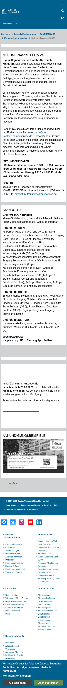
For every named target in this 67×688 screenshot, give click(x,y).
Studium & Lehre (46, 588)
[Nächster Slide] (60, 456)
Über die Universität (14, 636)
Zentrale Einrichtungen (25, 34)
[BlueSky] (13, 522)
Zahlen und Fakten (13, 572)
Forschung (10, 588)
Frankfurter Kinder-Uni (15, 569)
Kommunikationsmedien (16, 38)
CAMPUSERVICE (9, 23)
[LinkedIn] (39, 522)
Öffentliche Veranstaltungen (12, 549)
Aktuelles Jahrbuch (13, 556)
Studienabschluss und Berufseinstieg (47, 612)
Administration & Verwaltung (12, 647)
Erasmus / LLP (44, 553)
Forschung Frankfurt (14, 562)
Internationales (45, 534)
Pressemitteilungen (13, 544)
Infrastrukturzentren (14, 607)
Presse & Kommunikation (13, 536)
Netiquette (33, 509)
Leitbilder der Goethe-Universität (14, 657)
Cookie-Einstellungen (15, 509)
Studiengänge (44, 594)
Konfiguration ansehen (17, 675)
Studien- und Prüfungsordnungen (46, 624)
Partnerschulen (44, 629)
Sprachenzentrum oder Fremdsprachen (48, 571)
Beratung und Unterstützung (44, 618)
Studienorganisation (46, 607)
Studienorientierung (46, 598)
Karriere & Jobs (12, 565)
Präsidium (9, 642)
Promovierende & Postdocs (12, 612)
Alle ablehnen (17, 682)
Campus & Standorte (14, 652)
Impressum (11, 505)
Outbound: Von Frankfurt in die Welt (49, 549)
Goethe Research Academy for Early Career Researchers (49, 578)
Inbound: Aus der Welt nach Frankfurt (47, 542)
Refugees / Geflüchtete (48, 562)
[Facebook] (4, 522)
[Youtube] (30, 522)
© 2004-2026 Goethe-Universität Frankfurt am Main (28, 501)
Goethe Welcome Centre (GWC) (48, 558)
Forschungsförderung (14, 604)
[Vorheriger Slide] (7, 456)
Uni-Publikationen (12, 553)
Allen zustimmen (48, 682)
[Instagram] (22, 522)
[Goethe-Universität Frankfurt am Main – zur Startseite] (15, 11)
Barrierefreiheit (51, 505)
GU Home (5, 34)
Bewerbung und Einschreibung (45, 603)
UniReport (9, 559)
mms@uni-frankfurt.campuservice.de (25, 134)
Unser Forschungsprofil (15, 601)
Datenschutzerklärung (30, 505)
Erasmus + (43, 565)
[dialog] (33, 674)
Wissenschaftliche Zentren (16, 598)
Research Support (13, 594)
